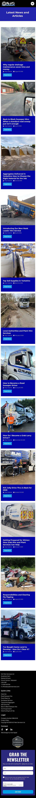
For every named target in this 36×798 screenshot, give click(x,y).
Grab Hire (3, 694)
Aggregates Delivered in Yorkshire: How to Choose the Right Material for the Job (16, 176)
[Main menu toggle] (32, 3)
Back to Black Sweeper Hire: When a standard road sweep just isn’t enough (16, 121)
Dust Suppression (6, 709)
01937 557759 (6, 684)
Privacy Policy (5, 720)
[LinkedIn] (11, 730)
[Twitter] (7, 730)
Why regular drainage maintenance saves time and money (16, 67)
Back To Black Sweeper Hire (9, 706)
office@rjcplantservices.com (10, 686)
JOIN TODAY (18, 792)
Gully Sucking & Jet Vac (8, 711)
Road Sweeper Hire (6, 696)
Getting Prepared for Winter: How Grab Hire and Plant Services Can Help (16, 542)
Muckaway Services (7, 700)
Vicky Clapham (8, 71)
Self (2, 704)
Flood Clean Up (5, 698)
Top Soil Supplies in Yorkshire (16, 281)
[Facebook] (2, 730)
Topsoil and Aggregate (8, 702)
